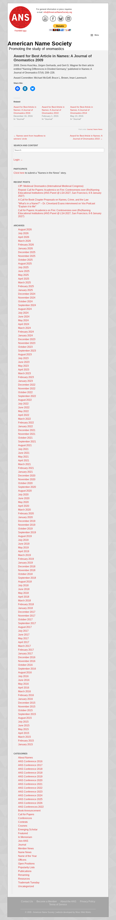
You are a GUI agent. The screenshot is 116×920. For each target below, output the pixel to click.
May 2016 (23, 684)
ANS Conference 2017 (30, 765)
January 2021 (25, 472)
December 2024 (26, 294)
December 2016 (26, 657)
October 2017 (25, 619)
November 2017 (26, 615)
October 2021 (25, 437)
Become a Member (47, 901)
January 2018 (25, 608)
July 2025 (23, 267)
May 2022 (23, 411)
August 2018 (25, 581)
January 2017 (25, 653)
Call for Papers (26, 814)
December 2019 (26, 521)
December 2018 (26, 566)
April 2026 (23, 237)
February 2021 (26, 468)
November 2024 (26, 297)
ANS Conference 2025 (30, 799)
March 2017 (24, 646)
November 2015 (26, 706)
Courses (22, 825)
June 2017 (23, 634)
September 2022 (27, 396)
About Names (25, 757)
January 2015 (25, 744)
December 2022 (26, 384)
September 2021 (27, 441)
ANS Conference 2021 (30, 784)
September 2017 (27, 623)
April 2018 (23, 596)
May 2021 (23, 456)
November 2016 (26, 661)
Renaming (23, 875)
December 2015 (26, 702)
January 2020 (25, 517)
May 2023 (23, 366)
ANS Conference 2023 (30, 791)
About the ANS (68, 901)
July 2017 (23, 631)
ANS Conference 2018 (30, 769)
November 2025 (26, 256)
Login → (18, 159)
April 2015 (23, 733)
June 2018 (23, 589)
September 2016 (27, 668)
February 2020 (26, 513)
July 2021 (23, 449)
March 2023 (24, 373)
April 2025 (23, 278)
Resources (24, 878)
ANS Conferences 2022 (31, 807)
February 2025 (26, 286)
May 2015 (23, 729)
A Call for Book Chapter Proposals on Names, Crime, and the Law (53, 199)
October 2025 (25, 260)
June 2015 (23, 725)
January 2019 (25, 562)
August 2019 (25, 536)
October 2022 (25, 392)
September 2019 (27, 532)
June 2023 (23, 362)
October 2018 (25, 574)
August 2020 (25, 490)
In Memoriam (25, 837)
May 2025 (23, 275)
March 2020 (24, 509)
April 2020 (23, 506)
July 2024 (23, 313)
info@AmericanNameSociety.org (58, 12)
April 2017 (23, 642)
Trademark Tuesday (28, 882)
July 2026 (23, 233)
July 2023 (23, 358)
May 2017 (23, 638)
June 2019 (23, 543)
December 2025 (26, 252)
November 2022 (26, 388)
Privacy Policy (87, 901)
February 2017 (26, 649)
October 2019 (25, 528)
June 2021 (23, 453)
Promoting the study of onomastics (36, 49)
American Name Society (40, 43)
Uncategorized (26, 886)
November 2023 (26, 343)
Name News (97, 129)
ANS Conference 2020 (30, 780)
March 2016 (24, 691)
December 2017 (26, 612)
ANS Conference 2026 (30, 803)
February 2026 (26, 244)
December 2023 (26, 339)
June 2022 (23, 407)
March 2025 (24, 282)
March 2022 (24, 419)
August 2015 (25, 718)
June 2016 (23, 680)
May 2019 (23, 547)
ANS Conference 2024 (30, 795)
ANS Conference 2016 (30, 761)
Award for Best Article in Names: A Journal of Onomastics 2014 (81, 110)
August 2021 (25, 445)
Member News (26, 848)
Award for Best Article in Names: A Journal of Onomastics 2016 (25, 110)
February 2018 (26, 604)
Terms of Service (58, 904)
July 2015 (23, 721)
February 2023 (26, 377)
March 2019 (24, 555)
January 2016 (25, 699)
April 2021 (23, 460)
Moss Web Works (83, 912)
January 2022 (25, 426)
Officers (22, 860)
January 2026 (25, 248)
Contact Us (27, 901)
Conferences (25, 818)
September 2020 (27, 487)
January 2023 (25, 381)
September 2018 (27, 578)
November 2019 (26, 525)
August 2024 (25, 309)
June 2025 (23, 271)
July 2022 (23, 403)
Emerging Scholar (27, 829)
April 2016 (23, 687)
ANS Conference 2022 (30, 788)
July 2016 (23, 676)
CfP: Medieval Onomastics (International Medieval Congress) (50, 186)
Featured (23, 833)
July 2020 (23, 494)
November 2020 (26, 479)
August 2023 (25, 354)
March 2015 (24, 737)
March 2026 (24, 241)
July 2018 (23, 585)
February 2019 (26, 559)
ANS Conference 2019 (30, 776)
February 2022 (26, 422)
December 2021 (26, 430)
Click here (19, 173)
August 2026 (25, 229)
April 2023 (23, 369)
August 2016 (25, 672)
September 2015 (27, 714)
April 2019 (23, 551)
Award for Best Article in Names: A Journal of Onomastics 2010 (53, 110)
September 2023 (27, 350)
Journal (89, 129)
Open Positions (26, 863)
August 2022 (25, 400)
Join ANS (23, 841)
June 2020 (23, 498)
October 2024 (25, 301)
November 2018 (26, 570)
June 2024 (23, 316)
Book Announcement (29, 810)
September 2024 (27, 305)
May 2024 (23, 320)
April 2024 (23, 324)
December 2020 (26, 475)
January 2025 (25, 290)
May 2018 (23, 593)
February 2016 (26, 695)
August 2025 (25, 263)
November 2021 (26, 434)
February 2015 (26, 740)
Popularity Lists (26, 867)
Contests (23, 822)
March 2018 (24, 600)
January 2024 (25, 335)
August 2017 (25, 627)
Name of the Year (27, 856)
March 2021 (24, 464)
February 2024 (26, 331)
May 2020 (23, 502)
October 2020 (25, 483)
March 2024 (24, 328)
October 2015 (25, 710)
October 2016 (25, 665)
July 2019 (23, 540)
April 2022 (23, 415)
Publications (24, 871)
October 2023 (25, 347)
